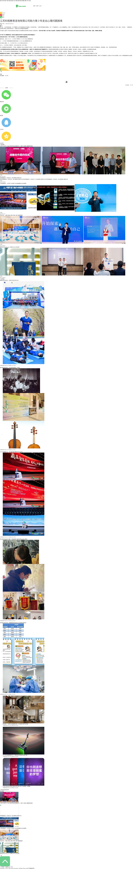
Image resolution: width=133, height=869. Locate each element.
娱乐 (5, 0)
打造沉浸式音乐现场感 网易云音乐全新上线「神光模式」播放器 (16, 786)
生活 (14, 0)
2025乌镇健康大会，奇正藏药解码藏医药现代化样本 (11, 451)
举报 (1, 74)
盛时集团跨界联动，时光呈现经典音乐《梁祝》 (10, 367)
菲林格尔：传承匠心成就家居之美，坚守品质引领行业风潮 (15, 724)
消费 (25, 0)
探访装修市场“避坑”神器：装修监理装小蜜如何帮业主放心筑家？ (14, 539)
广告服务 (6, 866)
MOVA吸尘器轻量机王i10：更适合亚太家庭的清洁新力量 (15, 755)
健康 (23, 0)
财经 (21, 0)
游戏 (10, 0)
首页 (1, 0)
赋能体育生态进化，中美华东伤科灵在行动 (9, 280)
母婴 (16, 0)
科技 (30, 0)
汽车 (28, 0)
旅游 (12, 0)
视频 (19, 0)
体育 (8, 0)
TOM (3, 23)
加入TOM (11, 866)
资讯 (3, 0)
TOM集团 (2, 866)
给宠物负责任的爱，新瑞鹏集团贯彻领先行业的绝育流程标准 (13, 622)
